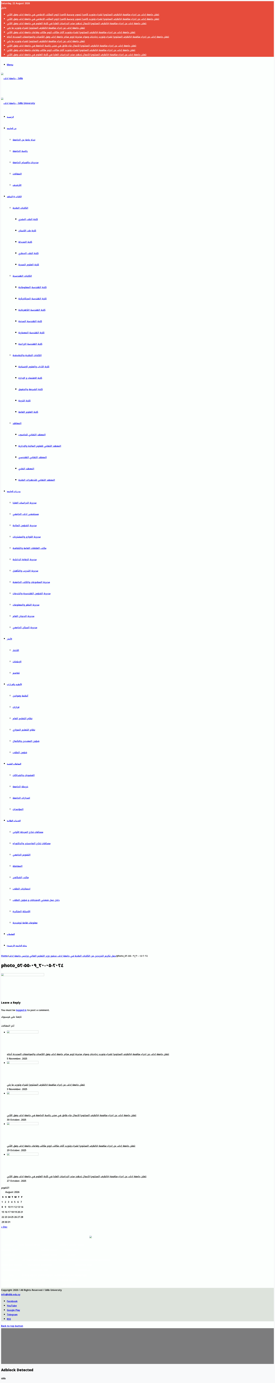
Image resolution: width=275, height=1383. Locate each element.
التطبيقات (11, 934)
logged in (21, 1010)
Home (4, 956)
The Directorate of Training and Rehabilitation (83, 1260)
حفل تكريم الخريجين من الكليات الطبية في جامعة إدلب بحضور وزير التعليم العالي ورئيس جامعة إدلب (62, 956)
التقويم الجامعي (22, 855)
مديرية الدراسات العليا (25, 503)
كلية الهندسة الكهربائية (31, 310)
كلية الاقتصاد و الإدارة (30, 378)
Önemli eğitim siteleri (33, 1275)
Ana (11, 1275)
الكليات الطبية (20, 208)
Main (11, 1260)
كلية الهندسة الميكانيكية (32, 298)
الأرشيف (17, 185)
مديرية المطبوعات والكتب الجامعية (31, 582)
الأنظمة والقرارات (14, 684)
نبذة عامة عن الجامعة (24, 140)
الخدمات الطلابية (14, 821)
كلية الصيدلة (25, 242)
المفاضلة (17, 866)
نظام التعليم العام (22, 718)
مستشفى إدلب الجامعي (26, 514)
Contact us (84, 1270)
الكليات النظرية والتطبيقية (27, 355)
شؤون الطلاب (20, 752)
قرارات (16, 707)
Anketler (11, 1285)
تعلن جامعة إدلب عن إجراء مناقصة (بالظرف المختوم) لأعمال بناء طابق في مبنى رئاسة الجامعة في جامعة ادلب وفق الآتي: (71, 45)
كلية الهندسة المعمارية (31, 332)
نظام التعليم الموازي (24, 730)
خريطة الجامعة (20, 786)
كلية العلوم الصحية (28, 264)
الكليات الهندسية (22, 276)
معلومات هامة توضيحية (25, 923)
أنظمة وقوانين (20, 696)
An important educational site (40, 1260)
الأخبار (9, 639)
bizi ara (67, 1285)
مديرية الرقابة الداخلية (25, 559)
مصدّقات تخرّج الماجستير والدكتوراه (32, 843)
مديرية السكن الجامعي (25, 627)
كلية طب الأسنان (27, 230)
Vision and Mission (12, 1265)
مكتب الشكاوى (21, 877)
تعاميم (16, 673)
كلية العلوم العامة (28, 412)
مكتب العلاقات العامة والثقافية (29, 548)
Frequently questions (40, 1265)
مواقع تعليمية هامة (29, 1244)
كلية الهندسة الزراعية (30, 344)
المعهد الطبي (26, 468)
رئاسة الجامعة (20, 151)
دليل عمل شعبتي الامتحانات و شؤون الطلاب (36, 900)
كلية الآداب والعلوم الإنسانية (33, 366)
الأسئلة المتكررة (21, 911)
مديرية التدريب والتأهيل (25, 571)
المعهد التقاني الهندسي (32, 457)
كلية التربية (24, 400)
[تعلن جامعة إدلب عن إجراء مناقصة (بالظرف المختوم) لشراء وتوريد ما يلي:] (22, 1063)
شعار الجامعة (71, 1249)
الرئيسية (10, 117)
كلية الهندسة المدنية (30, 321)
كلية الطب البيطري (28, 253)
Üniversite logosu (66, 1280)
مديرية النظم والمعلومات (26, 605)
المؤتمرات (18, 809)
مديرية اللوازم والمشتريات (27, 537)
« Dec (4, 1227)
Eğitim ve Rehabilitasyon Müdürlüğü (66, 1275)
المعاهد (17, 423)
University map (39, 1270)
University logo (83, 1265)
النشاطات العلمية (14, 764)
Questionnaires (11, 1270)
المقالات (17, 174)
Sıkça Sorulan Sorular (33, 1280)
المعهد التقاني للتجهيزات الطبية (36, 480)
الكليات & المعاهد (14, 197)
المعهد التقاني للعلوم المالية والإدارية (39, 446)
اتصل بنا (71, 1254)
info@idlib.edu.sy (10, 1294)
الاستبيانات (10, 1254)
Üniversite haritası (33, 1285)
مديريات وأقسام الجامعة (26, 162)
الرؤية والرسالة (10, 1249)
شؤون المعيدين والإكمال (26, 741)
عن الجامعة (11, 128)
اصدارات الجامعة (21, 798)
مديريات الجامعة (14, 491)
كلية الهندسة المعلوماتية (32, 287)
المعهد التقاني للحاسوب (32, 434)
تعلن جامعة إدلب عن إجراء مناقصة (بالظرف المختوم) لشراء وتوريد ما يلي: (46, 28)
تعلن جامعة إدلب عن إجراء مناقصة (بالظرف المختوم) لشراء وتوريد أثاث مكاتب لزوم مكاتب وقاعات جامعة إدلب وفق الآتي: (71, 32)
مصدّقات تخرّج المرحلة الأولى (28, 832)
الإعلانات (17, 661)
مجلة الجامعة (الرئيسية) (17, 946)
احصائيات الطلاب (21, 889)
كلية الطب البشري (28, 219)
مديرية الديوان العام (23, 616)
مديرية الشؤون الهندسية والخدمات (32, 593)
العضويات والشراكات (24, 775)
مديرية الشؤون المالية (25, 525)
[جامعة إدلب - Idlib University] (14, 90)
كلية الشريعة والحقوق (30, 389)
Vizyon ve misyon (11, 1280)
